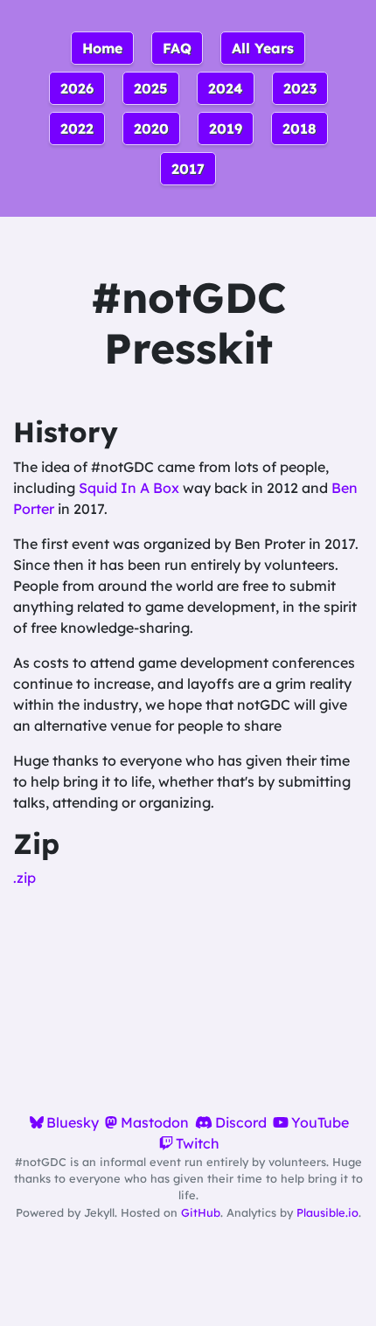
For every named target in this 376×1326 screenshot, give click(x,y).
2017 (188, 168)
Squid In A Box (129, 487)
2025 (151, 88)
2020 (151, 128)
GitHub (200, 1212)
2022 (77, 128)
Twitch (197, 1143)
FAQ (177, 48)
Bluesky (72, 1122)
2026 (77, 88)
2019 (225, 128)
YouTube (320, 1122)
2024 (225, 88)
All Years (263, 48)
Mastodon (154, 1122)
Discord (241, 1122)
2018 (299, 128)
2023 (300, 88)
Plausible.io (327, 1212)
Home (102, 48)
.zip (24, 877)
